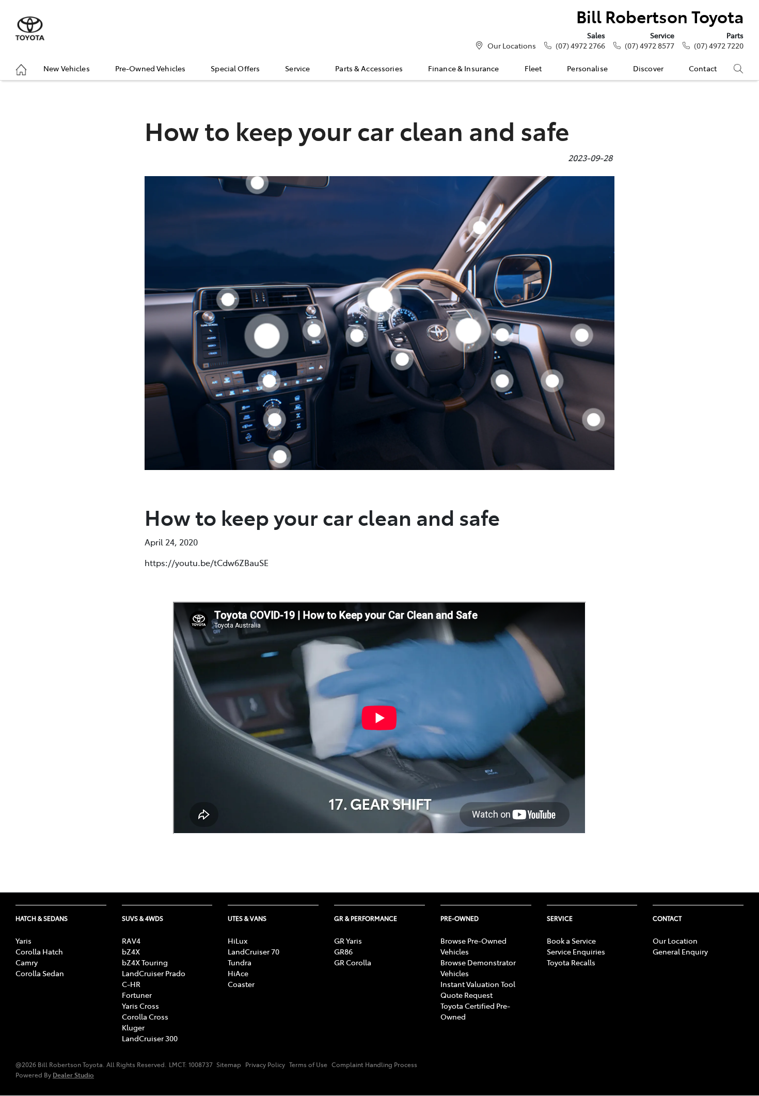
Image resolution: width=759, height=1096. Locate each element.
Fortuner (137, 995)
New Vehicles (66, 68)
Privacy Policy (265, 1064)
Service (297, 68)
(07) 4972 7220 (719, 45)
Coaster (241, 984)
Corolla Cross (145, 1016)
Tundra (239, 962)
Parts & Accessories (369, 68)
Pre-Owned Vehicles (150, 68)
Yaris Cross (140, 1005)
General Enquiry (680, 951)
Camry (26, 962)
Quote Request (466, 995)
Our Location (675, 940)
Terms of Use (308, 1064)
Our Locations (511, 45)
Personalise (587, 68)
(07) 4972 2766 (580, 45)
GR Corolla (352, 962)
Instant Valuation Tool (477, 984)
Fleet (533, 68)
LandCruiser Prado (153, 973)
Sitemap (228, 1064)
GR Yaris (348, 940)
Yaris (23, 940)
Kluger (133, 1027)
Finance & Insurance (463, 68)
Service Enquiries (576, 951)
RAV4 (131, 940)
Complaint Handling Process (374, 1064)
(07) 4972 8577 (649, 45)
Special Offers (235, 68)
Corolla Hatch (39, 951)
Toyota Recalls (571, 962)
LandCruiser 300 (150, 1038)
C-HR (131, 984)
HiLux (237, 940)
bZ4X (131, 951)
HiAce (238, 973)
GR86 (343, 951)
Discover (648, 68)
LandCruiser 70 (253, 951)
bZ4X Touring (145, 962)
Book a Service (571, 940)
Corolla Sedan (39, 973)
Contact (703, 68)
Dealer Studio (73, 1074)
